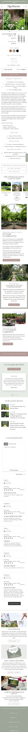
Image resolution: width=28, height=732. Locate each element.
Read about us (14, 304)
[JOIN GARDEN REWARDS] (14, 652)
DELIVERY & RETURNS (14, 168)
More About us (14, 641)
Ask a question (14, 171)
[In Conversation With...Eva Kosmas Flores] (5, 407)
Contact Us (13, 713)
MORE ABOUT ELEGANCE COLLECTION (14, 165)
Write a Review (14, 470)
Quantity (14, 58)
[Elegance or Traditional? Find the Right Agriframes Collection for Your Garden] (5, 414)
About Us (14, 717)
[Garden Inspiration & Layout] (14, 683)
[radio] (14, 69)
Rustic (10, 50)
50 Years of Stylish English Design (14, 708)
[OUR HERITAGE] (14, 620)
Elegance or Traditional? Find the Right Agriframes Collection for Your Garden (18, 416)
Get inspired (8, 343)
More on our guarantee (11, 260)
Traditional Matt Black (17, 50)
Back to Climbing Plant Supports (14, 353)
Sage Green (14, 50)
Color (14, 47)
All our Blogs (14, 703)
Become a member (14, 672)
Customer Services (13, 722)
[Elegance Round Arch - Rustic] (16, 197)
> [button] (14, 603)
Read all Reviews (14, 368)
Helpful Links (13, 726)
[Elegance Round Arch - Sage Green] (17, 197)
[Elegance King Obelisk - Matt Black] (26, 197)
